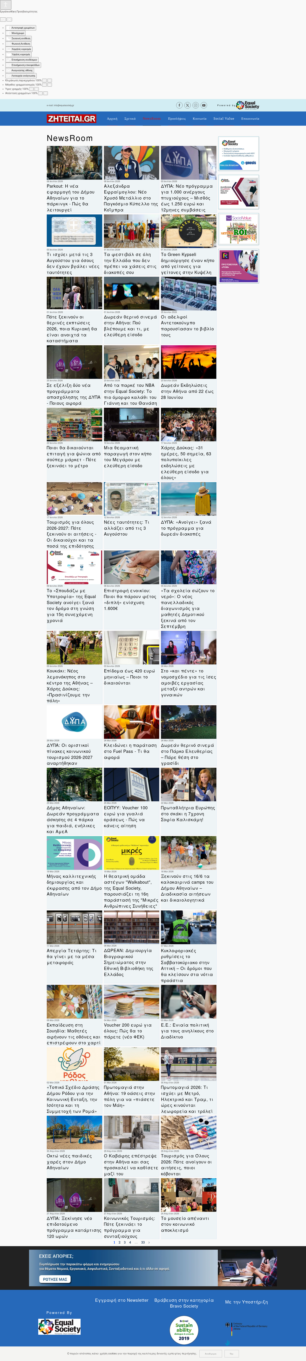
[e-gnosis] (239, 153)
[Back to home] (71, 118)
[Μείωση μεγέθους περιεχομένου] (44, 80)
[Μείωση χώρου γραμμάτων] (40, 93)
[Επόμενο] (149, 1243)
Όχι (231, 1353)
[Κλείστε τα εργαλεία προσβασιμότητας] (9, 19)
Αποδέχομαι (211, 1353)
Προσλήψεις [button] (177, 119)
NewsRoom (152, 119)
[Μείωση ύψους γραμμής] (31, 89)
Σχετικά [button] (130, 119)
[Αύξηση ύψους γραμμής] (36, 89)
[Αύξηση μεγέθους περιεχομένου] (49, 80)
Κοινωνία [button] (199, 119)
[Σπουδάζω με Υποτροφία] (239, 191)
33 (143, 1242)
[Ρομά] (239, 266)
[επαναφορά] (3, 19)
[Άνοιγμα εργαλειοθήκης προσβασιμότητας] (5, 5)
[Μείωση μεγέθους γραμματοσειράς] (44, 85)
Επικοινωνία (250, 119)
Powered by (226, 105)
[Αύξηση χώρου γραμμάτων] (45, 93)
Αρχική (112, 119)
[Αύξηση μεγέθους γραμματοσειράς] (49, 85)
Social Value (224, 119)
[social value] (239, 229)
